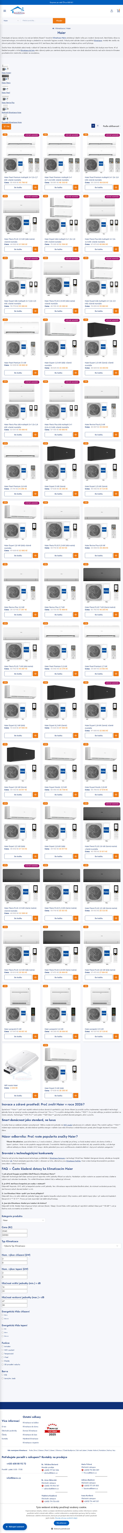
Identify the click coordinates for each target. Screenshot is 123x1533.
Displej (6, 1361)
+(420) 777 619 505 (91, 1485)
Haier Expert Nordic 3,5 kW (56, 787)
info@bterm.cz (14, 1478)
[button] (18, 187)
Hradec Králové (93, 1450)
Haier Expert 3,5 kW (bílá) (14, 846)
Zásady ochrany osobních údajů (66, 1518)
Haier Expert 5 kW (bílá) (54, 1088)
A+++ (6, 1319)
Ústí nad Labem (81, 1450)
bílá (5, 1375)
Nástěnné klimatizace (30, 1438)
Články (4, 1434)
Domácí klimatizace (30, 1430)
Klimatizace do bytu (30, 1434)
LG (11, 1161)
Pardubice (102, 1450)
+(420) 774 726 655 (51, 1501)
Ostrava (41, 1450)
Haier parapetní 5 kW (12, 1029)
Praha (31, 1450)
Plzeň (47, 1450)
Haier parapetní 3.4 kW (54, 1029)
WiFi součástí (9, 1350)
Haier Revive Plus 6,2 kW (95, 424)
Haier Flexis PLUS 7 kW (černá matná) (100, 607)
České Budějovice (69, 1450)
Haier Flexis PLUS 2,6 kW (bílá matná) (100, 970)
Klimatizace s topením (31, 1442)
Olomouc (59, 1450)
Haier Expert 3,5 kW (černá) (96, 486)
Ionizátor (7, 1346)
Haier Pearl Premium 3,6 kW (15, 486)
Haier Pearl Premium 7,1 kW (15, 363)
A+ (5, 1329)
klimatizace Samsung (57, 1158)
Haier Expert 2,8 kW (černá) (15, 787)
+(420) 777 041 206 (51, 1470)
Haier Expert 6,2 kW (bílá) (14, 725)
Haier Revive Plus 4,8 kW (95, 545)
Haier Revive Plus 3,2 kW (14, 607)
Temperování (9, 1354)
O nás (4, 1426)
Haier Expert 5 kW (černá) (55, 486)
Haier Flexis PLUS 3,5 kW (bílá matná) (19, 970)
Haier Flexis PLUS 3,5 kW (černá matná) (101, 908)
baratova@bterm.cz (91, 1488)
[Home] (53, 28)
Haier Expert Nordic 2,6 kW (96, 787)
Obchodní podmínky (9, 1430)
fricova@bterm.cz (90, 1473)
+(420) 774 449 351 (91, 1501)
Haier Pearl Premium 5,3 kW (56, 666)
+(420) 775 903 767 (51, 1485)
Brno (35, 1450)
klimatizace (98, 40)
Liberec (52, 1450)
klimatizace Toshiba (73, 1161)
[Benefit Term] (18, 10)
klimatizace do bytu (28, 50)
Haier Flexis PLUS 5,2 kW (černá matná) (61, 908)
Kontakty (5, 1438)
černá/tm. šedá (9, 1378)
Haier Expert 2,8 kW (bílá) (55, 846)
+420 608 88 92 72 (16, 1463)
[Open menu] (5, 11)
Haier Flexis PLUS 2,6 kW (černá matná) (61, 970)
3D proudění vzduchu (12, 1364)
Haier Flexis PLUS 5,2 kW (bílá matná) (60, 545)
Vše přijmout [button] (61, 1523)
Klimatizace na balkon (31, 1422)
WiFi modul (68, 1125)
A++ (6, 1315)
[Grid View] (93, 126)
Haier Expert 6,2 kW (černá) (56, 725)
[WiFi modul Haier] (21, 1062)
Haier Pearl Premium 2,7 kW (96, 666)
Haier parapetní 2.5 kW (94, 1029)
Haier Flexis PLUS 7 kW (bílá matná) (18, 666)
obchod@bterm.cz (50, 1473)
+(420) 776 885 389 (91, 1470)
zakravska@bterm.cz (51, 1488)
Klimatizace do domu (30, 1426)
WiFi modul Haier (11, 1085)
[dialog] (61, 1518)
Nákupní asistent (16, 1527)
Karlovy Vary (111, 1450)
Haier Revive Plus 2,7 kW (55, 607)
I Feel (6, 1357)
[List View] (97, 126)
